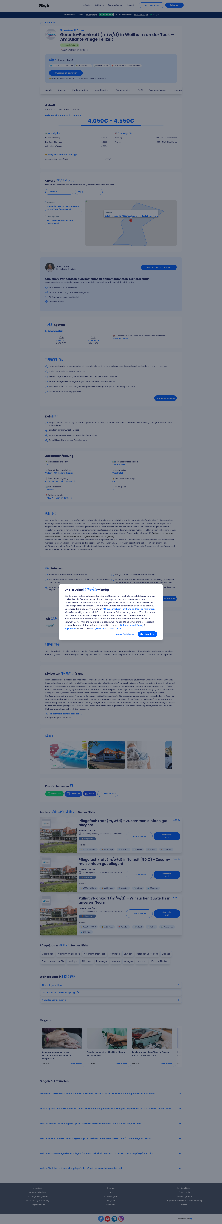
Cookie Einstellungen (125, 634)
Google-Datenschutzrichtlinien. (106, 628)
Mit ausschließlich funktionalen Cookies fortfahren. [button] (129, 608)
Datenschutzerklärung (131, 625)
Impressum (70, 628)
